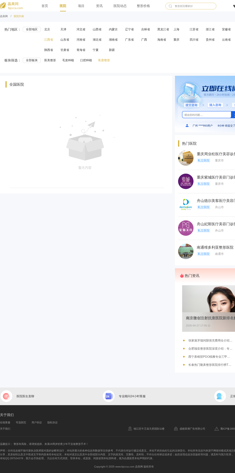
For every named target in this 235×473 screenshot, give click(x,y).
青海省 (81, 49)
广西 (144, 39)
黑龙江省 (163, 29)
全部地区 (32, 29)
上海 (176, 29)
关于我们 (5, 428)
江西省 (48, 39)
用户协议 (37, 422)
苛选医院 (21, 422)
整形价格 (143, 6)
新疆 (112, 49)
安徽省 (226, 29)
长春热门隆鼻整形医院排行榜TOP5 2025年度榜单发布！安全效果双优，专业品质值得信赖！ (210, 364)
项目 (81, 6)
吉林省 (145, 29)
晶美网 (4, 16)
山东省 (64, 39)
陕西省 (48, 49)
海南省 (161, 39)
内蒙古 (113, 29)
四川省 (194, 39)
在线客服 (5, 422)
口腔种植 (86, 60)
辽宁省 (129, 29)
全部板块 (32, 60)
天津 (63, 29)
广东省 (129, 39)
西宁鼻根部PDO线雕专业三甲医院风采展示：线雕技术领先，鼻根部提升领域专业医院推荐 (210, 356)
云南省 (226, 39)
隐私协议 (52, 422)
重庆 (176, 39)
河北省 (81, 29)
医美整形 (50, 60)
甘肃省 (64, 49)
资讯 (99, 6)
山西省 (97, 29)
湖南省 (113, 39)
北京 (47, 29)
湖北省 (97, 39)
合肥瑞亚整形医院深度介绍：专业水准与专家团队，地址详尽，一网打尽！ (210, 348)
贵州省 (210, 39)
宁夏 (96, 49)
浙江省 (210, 29)
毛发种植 (68, 60)
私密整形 (104, 60)
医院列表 (19, 16)
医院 (63, 6)
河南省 (81, 39)
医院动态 (120, 6)
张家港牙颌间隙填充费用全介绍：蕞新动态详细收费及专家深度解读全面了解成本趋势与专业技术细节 (210, 340)
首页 (44, 6)
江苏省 (194, 29)
